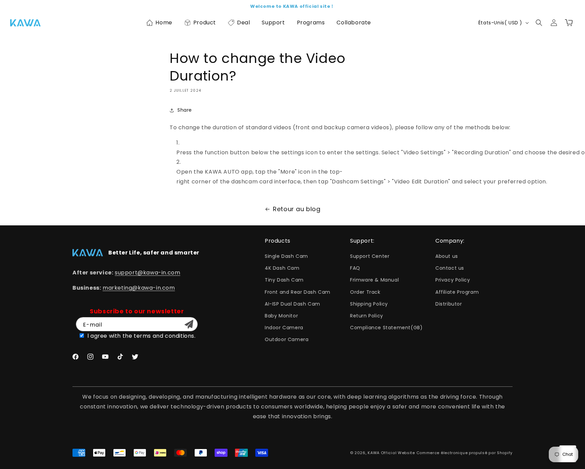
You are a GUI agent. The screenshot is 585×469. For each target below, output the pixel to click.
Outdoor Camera (286, 339)
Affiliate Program (457, 292)
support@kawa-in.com (147, 272)
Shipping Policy (369, 303)
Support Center (369, 256)
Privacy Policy (452, 279)
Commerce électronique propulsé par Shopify (464, 452)
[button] (159, 22)
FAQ (355, 268)
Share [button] (184, 110)
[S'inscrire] (188, 324)
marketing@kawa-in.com (139, 288)
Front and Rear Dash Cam (297, 292)
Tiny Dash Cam (284, 279)
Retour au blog (296, 209)
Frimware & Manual (374, 279)
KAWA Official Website (391, 452)
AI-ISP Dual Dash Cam (292, 303)
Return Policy (366, 315)
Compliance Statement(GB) (386, 327)
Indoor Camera (284, 327)
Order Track (365, 292)
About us (446, 256)
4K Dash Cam (282, 268)
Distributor (448, 303)
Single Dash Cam (286, 256)
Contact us (449, 268)
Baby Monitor (281, 315)
